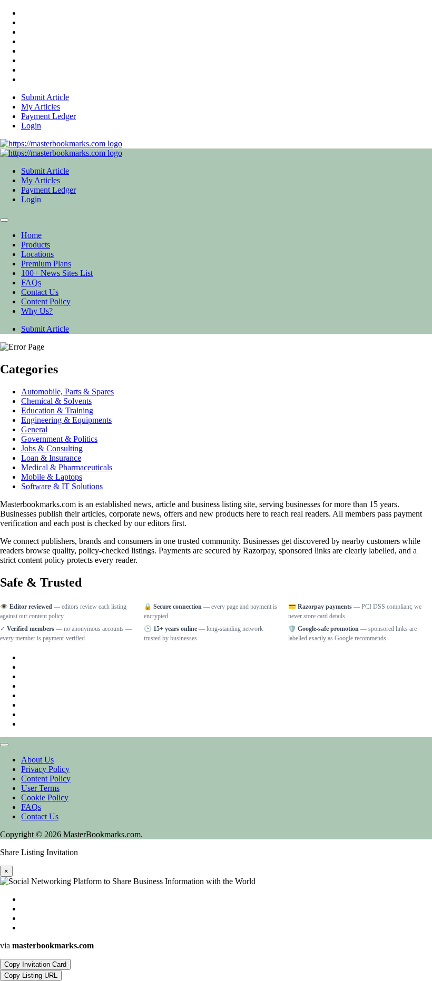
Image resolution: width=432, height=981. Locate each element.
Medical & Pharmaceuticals (66, 467)
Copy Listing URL (30, 975)
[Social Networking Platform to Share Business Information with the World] (61, 143)
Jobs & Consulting (52, 448)
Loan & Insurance (51, 457)
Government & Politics (59, 438)
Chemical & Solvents (56, 401)
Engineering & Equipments (66, 419)
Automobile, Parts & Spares (67, 391)
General (34, 429)
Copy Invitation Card (35, 964)
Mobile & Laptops (51, 476)
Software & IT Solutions (62, 486)
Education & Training (57, 410)
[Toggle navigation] (4, 220)
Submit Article (45, 328)
